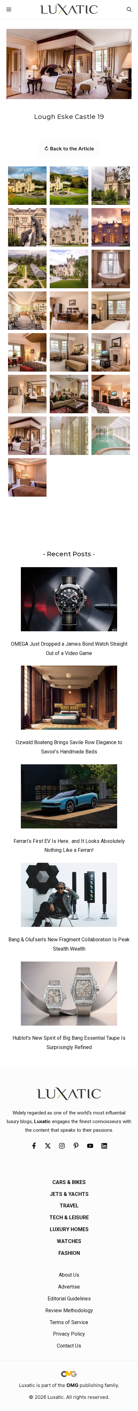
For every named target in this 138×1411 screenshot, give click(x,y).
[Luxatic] (69, 9)
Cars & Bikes (69, 1182)
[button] (129, 9)
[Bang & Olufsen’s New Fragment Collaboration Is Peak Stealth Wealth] (69, 896)
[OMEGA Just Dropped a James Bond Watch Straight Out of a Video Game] (69, 600)
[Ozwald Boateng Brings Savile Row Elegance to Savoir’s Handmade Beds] (69, 699)
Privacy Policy (69, 1334)
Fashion (69, 1253)
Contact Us (69, 1346)
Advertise (69, 1287)
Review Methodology (69, 1310)
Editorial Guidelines (69, 1299)
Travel (69, 1206)
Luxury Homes (69, 1229)
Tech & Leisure (69, 1217)
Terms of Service (69, 1322)
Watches (69, 1241)
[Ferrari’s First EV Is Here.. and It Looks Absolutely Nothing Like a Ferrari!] (69, 798)
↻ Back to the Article (69, 149)
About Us (69, 1275)
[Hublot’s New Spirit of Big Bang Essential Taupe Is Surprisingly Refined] (69, 995)
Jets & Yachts (69, 1194)
